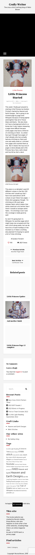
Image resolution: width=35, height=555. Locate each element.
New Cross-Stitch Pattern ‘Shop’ (16, 401)
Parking (8, 481)
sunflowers (25, 484)
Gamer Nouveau (22, 464)
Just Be (25, 477)
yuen (13, 493)
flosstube (10, 464)
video (27, 488)
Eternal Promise (18, 459)
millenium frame (21, 479)
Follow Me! (18, 505)
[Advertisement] (17, 32)
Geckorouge (17, 467)
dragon (8, 459)
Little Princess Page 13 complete (16, 346)
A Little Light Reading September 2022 (15, 415)
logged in (19, 372)
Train (18, 486)
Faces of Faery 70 (12, 462)
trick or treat (16, 488)
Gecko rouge (10, 466)
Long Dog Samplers (11, 479)
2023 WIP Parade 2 (14, 405)
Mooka (26, 479)
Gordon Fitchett (18, 239)
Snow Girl (8, 484)
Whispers (9, 490)
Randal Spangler (15, 482)
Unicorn (23, 488)
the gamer (13, 486)
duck (12, 460)
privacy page (10, 534)
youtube (9, 493)
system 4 (8, 486)
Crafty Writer (17, 4)
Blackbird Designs (14, 452)
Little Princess (18, 90)
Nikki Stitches (13, 429)
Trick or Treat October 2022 (18, 411)
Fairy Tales (19, 462)
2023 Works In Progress (16, 408)
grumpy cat (8, 469)
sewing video (24, 482)
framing (17, 464)
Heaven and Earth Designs (17, 426)
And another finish (14, 321)
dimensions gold (21, 457)
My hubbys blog (13, 439)
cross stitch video (18, 455)
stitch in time (15, 484)
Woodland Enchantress (20, 491)
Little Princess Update (16, 297)
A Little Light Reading (12, 449)
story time (20, 484)
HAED (15, 469)
